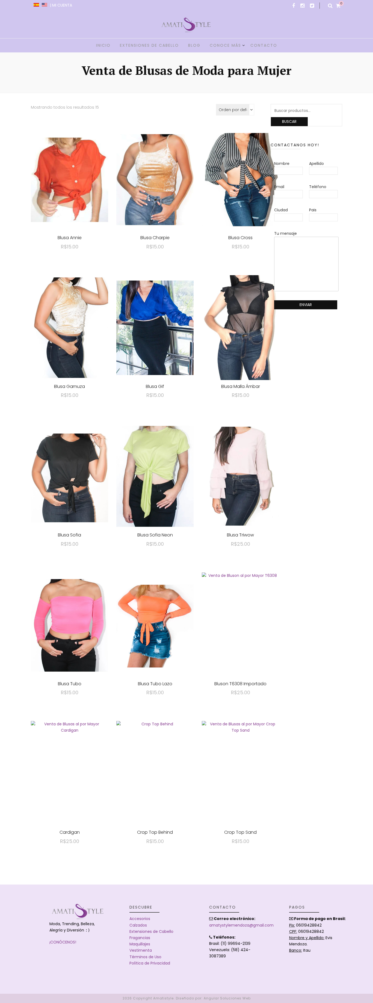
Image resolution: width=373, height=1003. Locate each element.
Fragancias (139, 937)
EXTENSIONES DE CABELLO (149, 45)
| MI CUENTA (61, 5)
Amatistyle (163, 998)
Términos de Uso (145, 957)
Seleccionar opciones (69, 174)
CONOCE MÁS (225, 45)
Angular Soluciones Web (227, 998)
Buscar (289, 121)
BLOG (194, 45)
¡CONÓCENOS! (62, 942)
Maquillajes (139, 944)
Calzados (138, 925)
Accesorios (139, 918)
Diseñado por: (189, 998)
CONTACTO (263, 45)
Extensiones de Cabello (151, 931)
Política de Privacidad (149, 963)
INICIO (103, 45)
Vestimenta (140, 950)
